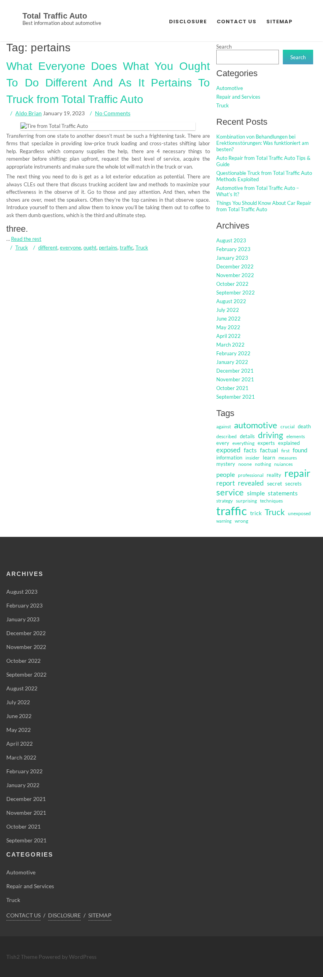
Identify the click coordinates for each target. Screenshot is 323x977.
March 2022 (230, 344)
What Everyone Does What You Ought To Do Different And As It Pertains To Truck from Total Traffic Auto (108, 82)
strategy (224, 501)
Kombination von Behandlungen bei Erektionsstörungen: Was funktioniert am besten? (262, 142)
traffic (126, 247)
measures (287, 457)
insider (252, 458)
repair (297, 473)
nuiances (283, 464)
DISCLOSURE (188, 21)
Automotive (229, 88)
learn (269, 457)
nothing (263, 464)
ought (90, 247)
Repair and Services (238, 97)
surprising (246, 501)
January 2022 (232, 362)
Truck (21, 247)
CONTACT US (236, 21)
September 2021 (235, 397)
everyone (70, 247)
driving (270, 435)
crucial (287, 426)
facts (250, 450)
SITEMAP (279, 21)
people (225, 474)
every (222, 443)
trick (256, 513)
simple (256, 493)
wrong (241, 521)
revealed (251, 483)
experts (266, 443)
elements (295, 436)
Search (224, 46)
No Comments (112, 113)
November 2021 (235, 379)
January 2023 (232, 258)
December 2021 (235, 371)
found (300, 450)
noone (245, 464)
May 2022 (228, 327)
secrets (293, 483)
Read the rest (26, 239)
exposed (228, 450)
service (230, 492)
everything (243, 443)
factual (269, 450)
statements (283, 493)
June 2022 (228, 318)
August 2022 (231, 301)
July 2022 (227, 310)
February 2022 (233, 353)
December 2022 (235, 266)
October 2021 (232, 388)
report (225, 483)
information (229, 457)
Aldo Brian (28, 113)
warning (224, 520)
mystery (225, 464)
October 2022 (232, 284)
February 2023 (233, 249)
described (226, 436)
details (247, 436)
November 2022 (235, 275)
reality (274, 475)
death (304, 426)
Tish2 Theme (22, 956)
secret (274, 483)
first (285, 451)
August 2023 (231, 240)
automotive (255, 425)
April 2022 (228, 336)
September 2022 (235, 292)
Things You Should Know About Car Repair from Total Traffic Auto (263, 206)
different (48, 247)
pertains (108, 247)
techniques (271, 501)
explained (289, 443)
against (223, 426)
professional (251, 475)
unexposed (299, 513)
